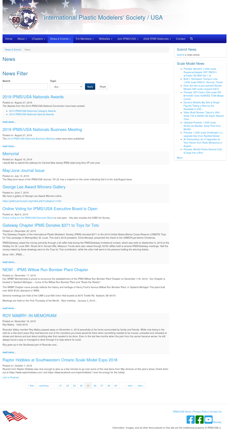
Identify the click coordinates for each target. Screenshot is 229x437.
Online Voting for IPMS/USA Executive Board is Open (50, 208)
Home (8, 39)
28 (108, 385)
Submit (180, 54)
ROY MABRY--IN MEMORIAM (29, 315)
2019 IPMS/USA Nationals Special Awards (31, 114)
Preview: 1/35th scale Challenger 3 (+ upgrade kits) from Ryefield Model (203, 134)
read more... (9, 121)
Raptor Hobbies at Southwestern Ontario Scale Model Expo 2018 (60, 360)
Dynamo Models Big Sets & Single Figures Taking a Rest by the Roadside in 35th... (202, 106)
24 (81, 385)
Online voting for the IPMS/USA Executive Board (28, 217)
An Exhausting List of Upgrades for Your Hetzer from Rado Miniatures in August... (203, 143)
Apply (90, 86)
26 (95, 385)
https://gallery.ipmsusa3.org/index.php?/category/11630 (32, 201)
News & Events (59, 39)
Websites (105, 39)
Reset (103, 86)
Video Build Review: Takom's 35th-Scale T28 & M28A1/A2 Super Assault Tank (204, 116)
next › (131, 385)
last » (141, 385)
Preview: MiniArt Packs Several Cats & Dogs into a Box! (203, 151)
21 (60, 385)
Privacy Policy (200, 411)
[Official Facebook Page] (199, 422)
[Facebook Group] (191, 422)
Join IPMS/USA (127, 39)
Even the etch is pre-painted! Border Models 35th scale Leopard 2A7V (203, 87)
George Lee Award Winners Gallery (34, 186)
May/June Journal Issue (23, 170)
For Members (84, 39)
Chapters (37, 39)
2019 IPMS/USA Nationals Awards (33, 96)
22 (67, 385)
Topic (53, 81)
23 (74, 385)
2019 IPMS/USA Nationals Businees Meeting (42, 129)
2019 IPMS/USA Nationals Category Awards (32, 111)
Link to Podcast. (11, 377)
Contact (180, 39)
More (179, 157)
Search (190, 37)
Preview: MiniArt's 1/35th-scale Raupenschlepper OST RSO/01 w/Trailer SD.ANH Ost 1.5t (200, 72)
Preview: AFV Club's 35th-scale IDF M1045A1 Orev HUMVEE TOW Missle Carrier (204, 96)
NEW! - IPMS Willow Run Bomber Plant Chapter (45, 269)
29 (115, 385)
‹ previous (43, 385)
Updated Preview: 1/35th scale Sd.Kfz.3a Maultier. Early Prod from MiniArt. (202, 126)
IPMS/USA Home (182, 411)
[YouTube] (208, 422)
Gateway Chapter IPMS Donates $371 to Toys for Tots (51, 225)
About (21, 39)
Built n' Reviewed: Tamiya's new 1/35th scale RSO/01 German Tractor (203, 80)
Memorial (11, 153)
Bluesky (217, 422)
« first (31, 385)
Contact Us (215, 411)
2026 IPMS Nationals (156, 39)
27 (102, 385)
